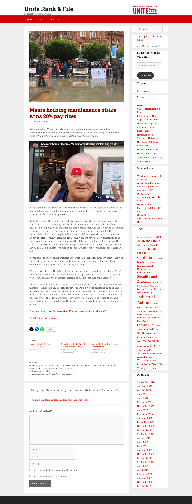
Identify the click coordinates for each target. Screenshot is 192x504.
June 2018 (142, 465)
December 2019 (145, 422)
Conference (147, 257)
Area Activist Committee (145, 237)
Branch (154, 245)
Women (156, 364)
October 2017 (144, 486)
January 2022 (144, 386)
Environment (144, 272)
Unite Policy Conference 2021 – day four (149, 208)
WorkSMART (144, 161)
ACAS (140, 104)
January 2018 (144, 478)
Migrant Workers (146, 317)
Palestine (140, 330)
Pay (85, 365)
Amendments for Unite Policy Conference (52, 374)
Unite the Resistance (148, 149)
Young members (147, 368)
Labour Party (143, 307)
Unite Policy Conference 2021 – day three (149, 218)
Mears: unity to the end (40, 344)
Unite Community (143, 350)
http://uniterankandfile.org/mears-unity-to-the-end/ (77, 311)
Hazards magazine (147, 123)
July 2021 (142, 394)
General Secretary (145, 289)
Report (35, 362)
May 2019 (142, 446)
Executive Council (143, 286)
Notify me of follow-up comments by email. (56, 470)
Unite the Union (146, 153)
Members (149, 314)
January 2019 (144, 449)
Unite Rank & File (48, 9)
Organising (145, 325)
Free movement (155, 286)
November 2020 (145, 406)
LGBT (156, 307)
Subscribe (145, 75)
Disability (143, 262)
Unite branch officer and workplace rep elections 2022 (148, 186)
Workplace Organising (149, 157)
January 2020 (144, 418)
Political (154, 329)
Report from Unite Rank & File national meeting (73, 345)
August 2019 (143, 438)
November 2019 (145, 426)
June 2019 (142, 442)
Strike (106, 365)
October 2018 (144, 457)
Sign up (141, 36)
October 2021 (144, 390)
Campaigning (141, 249)
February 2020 (145, 414)
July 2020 (142, 410)
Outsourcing (76, 365)
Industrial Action (49, 365)
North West (64, 365)
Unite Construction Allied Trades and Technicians (149, 353)
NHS (159, 317)
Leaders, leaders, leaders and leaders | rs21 (64, 399)
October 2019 (144, 430)
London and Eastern (144, 311)
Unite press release (44, 317)
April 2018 (142, 470)
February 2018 (144, 473)
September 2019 (145, 434)
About (40, 19)
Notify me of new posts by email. (50, 476)
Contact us (54, 19)
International (154, 303)
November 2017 (145, 481)
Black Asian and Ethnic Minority (149, 241)
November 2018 (145, 454)
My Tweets (143, 90)
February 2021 (144, 402)
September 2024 (146, 382)
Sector (146, 346)
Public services (95, 365)
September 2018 (145, 462)
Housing (36, 365)
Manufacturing (156, 311)
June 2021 (142, 398)
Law (150, 308)
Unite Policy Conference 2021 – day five (149, 197)
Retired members (148, 341)
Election (152, 262)
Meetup (140, 314)
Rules (139, 346)
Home (29, 19)
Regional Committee (147, 337)
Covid (160, 258)
